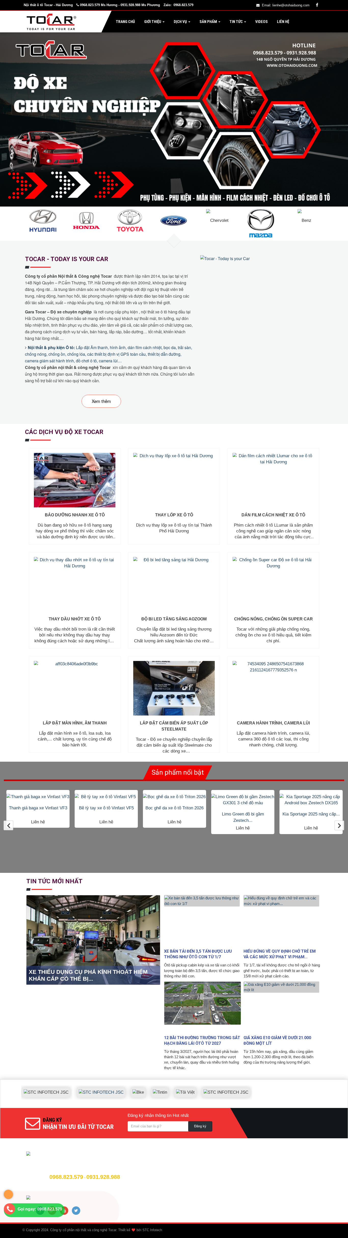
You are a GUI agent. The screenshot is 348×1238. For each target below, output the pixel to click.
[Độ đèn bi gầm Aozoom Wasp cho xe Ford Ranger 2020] (311, 800)
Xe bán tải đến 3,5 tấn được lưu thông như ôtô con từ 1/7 (198, 954)
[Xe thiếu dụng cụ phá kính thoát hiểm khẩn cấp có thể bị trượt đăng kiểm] (94, 939)
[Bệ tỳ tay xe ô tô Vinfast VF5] (38, 797)
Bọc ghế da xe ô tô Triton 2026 (106, 808)
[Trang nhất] (52, 21)
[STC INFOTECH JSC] (80, 1088)
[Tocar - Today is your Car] (225, 258)
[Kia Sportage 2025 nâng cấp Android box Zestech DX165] (242, 800)
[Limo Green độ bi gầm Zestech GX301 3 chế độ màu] (174, 800)
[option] (38, 809)
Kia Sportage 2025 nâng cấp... (243, 814)
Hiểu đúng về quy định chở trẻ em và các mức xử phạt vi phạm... (280, 954)
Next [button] (339, 825)
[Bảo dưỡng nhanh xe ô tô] (74, 480)
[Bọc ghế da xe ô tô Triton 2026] (106, 797)
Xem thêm (101, 401)
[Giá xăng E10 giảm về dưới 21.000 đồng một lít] (282, 1006)
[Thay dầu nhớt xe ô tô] (74, 584)
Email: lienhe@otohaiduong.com (286, 5)
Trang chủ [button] (125, 21)
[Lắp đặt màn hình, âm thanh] (74, 688)
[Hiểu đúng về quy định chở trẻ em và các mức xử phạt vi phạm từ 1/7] (282, 920)
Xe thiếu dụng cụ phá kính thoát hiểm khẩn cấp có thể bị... (88, 975)
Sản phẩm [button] (208, 21)
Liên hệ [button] (282, 21)
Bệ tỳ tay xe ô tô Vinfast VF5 (38, 808)
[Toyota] (130, 220)
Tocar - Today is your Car (66, 259)
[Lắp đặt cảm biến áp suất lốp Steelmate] (174, 688)
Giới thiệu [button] (152, 21)
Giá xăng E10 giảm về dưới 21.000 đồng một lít (277, 1040)
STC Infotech (152, 1230)
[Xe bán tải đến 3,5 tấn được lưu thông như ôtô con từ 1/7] (202, 920)
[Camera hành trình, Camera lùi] (273, 688)
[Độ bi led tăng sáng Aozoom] (174, 584)
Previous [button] (8, 825)
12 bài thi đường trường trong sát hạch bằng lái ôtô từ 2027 (202, 1040)
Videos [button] (261, 21)
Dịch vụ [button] (180, 21)
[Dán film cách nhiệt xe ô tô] (273, 480)
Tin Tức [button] (236, 21)
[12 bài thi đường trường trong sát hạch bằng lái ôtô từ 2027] (202, 1006)
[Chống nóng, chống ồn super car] (273, 584)
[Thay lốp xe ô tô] (174, 480)
